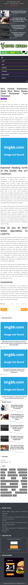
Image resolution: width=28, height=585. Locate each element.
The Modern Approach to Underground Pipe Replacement (18, 34)
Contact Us (6, 3)
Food (3, 61)
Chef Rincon (23, 475)
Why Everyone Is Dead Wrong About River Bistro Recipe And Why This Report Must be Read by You (24, 309)
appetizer (3, 469)
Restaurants (5, 74)
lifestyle (24, 484)
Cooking (4, 67)
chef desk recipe (12, 475)
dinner (13, 478)
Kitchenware (13, 484)
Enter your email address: (14, 544)
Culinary (4, 71)
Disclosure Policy (14, 3)
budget (3, 475)
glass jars (23, 481)
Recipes (4, 78)
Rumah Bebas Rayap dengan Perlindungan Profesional (18, 11)
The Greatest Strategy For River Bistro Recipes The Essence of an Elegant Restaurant (14, 371)
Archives (3, 460)
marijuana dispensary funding (9, 487)
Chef (3, 64)
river (3, 305)
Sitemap (22, 3)
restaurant (23, 303)
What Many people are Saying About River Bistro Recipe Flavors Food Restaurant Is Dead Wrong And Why (14, 343)
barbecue (12, 469)
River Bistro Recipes (21, 492)
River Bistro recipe (6, 492)
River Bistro (23, 489)
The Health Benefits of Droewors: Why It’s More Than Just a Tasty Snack (18, 19)
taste (7, 305)
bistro (12, 303)
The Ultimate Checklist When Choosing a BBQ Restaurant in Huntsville (17, 447)
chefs (2, 478)
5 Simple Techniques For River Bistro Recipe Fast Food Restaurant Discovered (14, 397)
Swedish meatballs (6, 495)
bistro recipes (22, 472)
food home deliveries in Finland (9, 481)
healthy (3, 484)
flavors (24, 478)
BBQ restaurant (22, 469)
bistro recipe (11, 472)
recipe (17, 303)
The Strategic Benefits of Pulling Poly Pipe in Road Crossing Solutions (18, 27)
